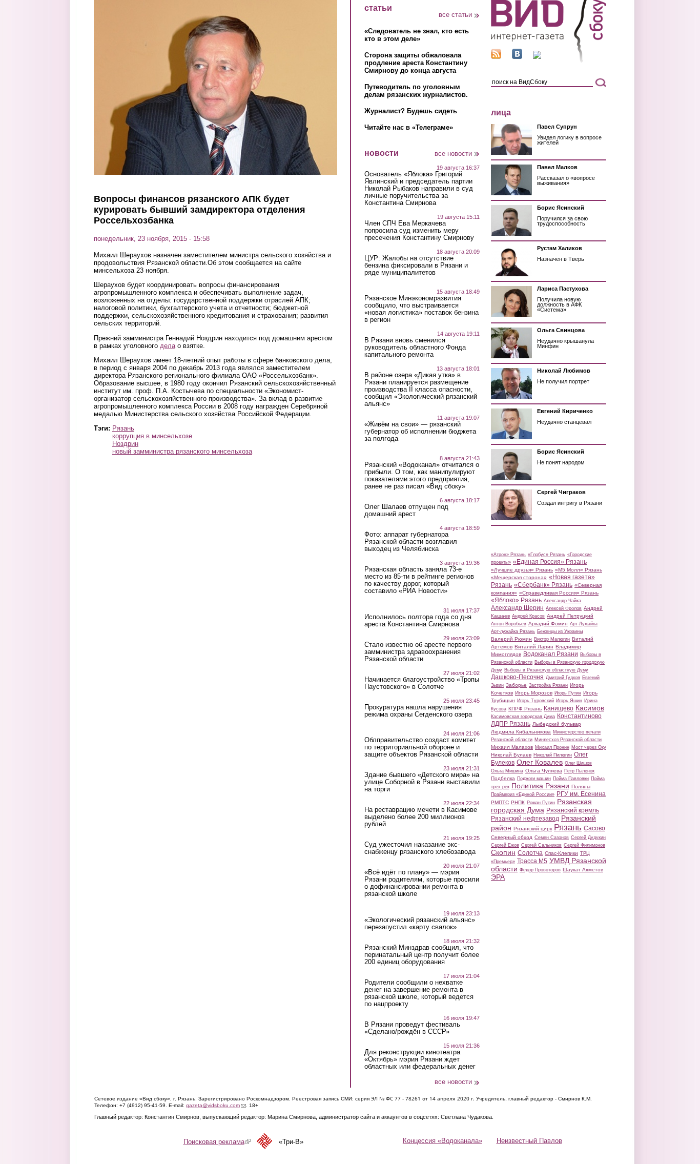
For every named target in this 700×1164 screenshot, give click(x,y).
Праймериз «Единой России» (522, 794)
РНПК (518, 802)
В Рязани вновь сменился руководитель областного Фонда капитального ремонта (415, 347)
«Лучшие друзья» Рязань (522, 570)
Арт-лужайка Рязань (513, 631)
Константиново (579, 716)
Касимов (589, 708)
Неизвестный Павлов (529, 1141)
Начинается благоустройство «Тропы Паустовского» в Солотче (421, 683)
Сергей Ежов (505, 845)
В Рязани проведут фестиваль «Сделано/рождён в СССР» (412, 1028)
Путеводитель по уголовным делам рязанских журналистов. (416, 90)
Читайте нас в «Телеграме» (408, 127)
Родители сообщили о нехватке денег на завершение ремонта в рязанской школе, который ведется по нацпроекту (418, 993)
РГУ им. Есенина (581, 794)
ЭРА (498, 877)
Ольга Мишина (507, 770)
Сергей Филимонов (584, 845)
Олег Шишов (578, 763)
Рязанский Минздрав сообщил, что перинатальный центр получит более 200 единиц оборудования (421, 955)
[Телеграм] (537, 56)
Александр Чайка (562, 600)
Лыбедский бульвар (556, 724)
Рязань (123, 428)
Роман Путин (541, 802)
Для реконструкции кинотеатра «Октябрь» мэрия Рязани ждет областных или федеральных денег (420, 1059)
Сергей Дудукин (588, 837)
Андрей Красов (528, 616)
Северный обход (511, 837)
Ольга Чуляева (543, 770)
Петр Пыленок (579, 770)
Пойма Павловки (571, 778)
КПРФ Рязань (525, 708)
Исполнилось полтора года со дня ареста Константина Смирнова (417, 621)
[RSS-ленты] (496, 56)
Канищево (558, 708)
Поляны (580, 786)
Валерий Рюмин (511, 639)
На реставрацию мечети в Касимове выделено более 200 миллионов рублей (420, 817)
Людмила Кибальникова (521, 731)
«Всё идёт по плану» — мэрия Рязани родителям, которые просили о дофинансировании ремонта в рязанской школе (421, 883)
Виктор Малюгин (552, 639)
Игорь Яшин (569, 700)
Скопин (503, 852)
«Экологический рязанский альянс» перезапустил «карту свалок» (419, 923)
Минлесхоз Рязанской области (568, 739)
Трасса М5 (532, 861)
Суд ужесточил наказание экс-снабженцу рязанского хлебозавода (420, 848)
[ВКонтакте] (517, 56)
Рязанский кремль (572, 810)
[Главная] (548, 61)
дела (167, 346)
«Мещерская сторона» (519, 577)
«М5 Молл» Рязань (578, 570)
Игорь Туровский (535, 700)
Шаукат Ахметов (583, 869)
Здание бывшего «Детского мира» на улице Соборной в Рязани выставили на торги (422, 782)
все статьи (455, 14)
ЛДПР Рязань (510, 723)
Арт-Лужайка (584, 623)
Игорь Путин (567, 693)
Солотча (530, 852)
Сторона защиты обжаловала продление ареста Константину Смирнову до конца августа (415, 62)
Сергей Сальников (541, 845)
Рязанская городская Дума (541, 806)
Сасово (594, 828)
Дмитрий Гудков (563, 677)
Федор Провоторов (540, 869)
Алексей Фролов (564, 608)
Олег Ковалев (540, 762)
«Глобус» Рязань (546, 554)
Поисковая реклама (217, 1142)
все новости (453, 153)
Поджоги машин (534, 778)
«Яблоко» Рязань (516, 600)
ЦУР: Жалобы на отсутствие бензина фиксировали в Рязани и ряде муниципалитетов (416, 265)
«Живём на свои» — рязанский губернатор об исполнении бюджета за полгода (420, 431)
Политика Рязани (540, 786)
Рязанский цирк (532, 828)
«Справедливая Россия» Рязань (559, 593)
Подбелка (503, 778)
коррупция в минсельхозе (152, 436)
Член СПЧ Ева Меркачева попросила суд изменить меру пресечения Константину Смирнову (419, 230)
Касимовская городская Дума (523, 716)
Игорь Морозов (533, 693)
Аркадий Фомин (548, 623)
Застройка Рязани (548, 685)
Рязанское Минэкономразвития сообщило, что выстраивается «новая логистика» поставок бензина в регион (421, 309)
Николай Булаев (511, 755)
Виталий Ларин (533, 646)
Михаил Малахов (512, 747)
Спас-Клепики (561, 853)
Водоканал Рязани (550, 654)
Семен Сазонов (551, 837)
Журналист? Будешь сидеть (410, 111)
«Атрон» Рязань (508, 554)
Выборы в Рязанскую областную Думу (546, 669)
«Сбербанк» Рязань (543, 584)
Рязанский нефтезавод (525, 818)
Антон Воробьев (508, 623)
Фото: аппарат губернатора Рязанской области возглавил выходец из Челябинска (410, 542)
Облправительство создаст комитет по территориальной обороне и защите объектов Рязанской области (421, 747)
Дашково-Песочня (517, 677)
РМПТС (500, 802)
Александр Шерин (517, 607)
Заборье (516, 685)
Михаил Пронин (552, 747)
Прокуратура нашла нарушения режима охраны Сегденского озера (418, 711)
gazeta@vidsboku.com (216, 1105)
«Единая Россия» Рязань (550, 561)
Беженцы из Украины (560, 631)
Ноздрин (125, 443)
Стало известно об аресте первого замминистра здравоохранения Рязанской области (417, 652)
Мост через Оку (588, 747)
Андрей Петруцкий (570, 616)
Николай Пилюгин (552, 755)
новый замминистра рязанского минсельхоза (182, 451)
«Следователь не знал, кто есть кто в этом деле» (416, 35)
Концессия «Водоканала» (442, 1141)
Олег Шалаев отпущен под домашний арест (406, 510)
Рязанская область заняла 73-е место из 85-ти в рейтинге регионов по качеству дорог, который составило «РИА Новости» (419, 580)
